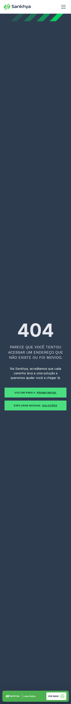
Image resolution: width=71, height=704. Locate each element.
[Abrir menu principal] (63, 7)
